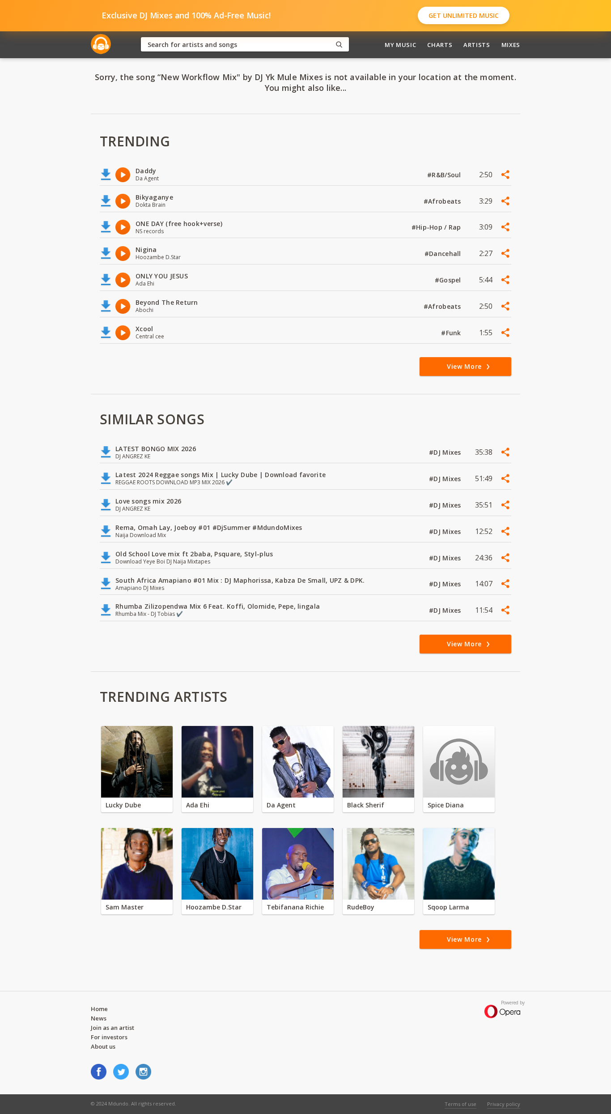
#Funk (452, 333)
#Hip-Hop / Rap (437, 227)
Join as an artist (112, 1028)
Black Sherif (365, 805)
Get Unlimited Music (464, 15)
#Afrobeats (443, 201)
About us (103, 1046)
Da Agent (281, 805)
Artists (476, 45)
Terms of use (460, 1104)
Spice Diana (446, 805)
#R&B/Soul (445, 175)
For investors (109, 1037)
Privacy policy (503, 1104)
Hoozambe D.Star (214, 907)
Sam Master (125, 907)
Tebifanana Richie (295, 907)
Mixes (510, 45)
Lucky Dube (123, 805)
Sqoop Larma (448, 907)
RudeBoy (360, 907)
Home (99, 1009)
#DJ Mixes (446, 452)
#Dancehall (443, 253)
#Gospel (449, 280)
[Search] (339, 44)
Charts (439, 45)
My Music (400, 45)
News (98, 1018)
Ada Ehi (197, 805)
